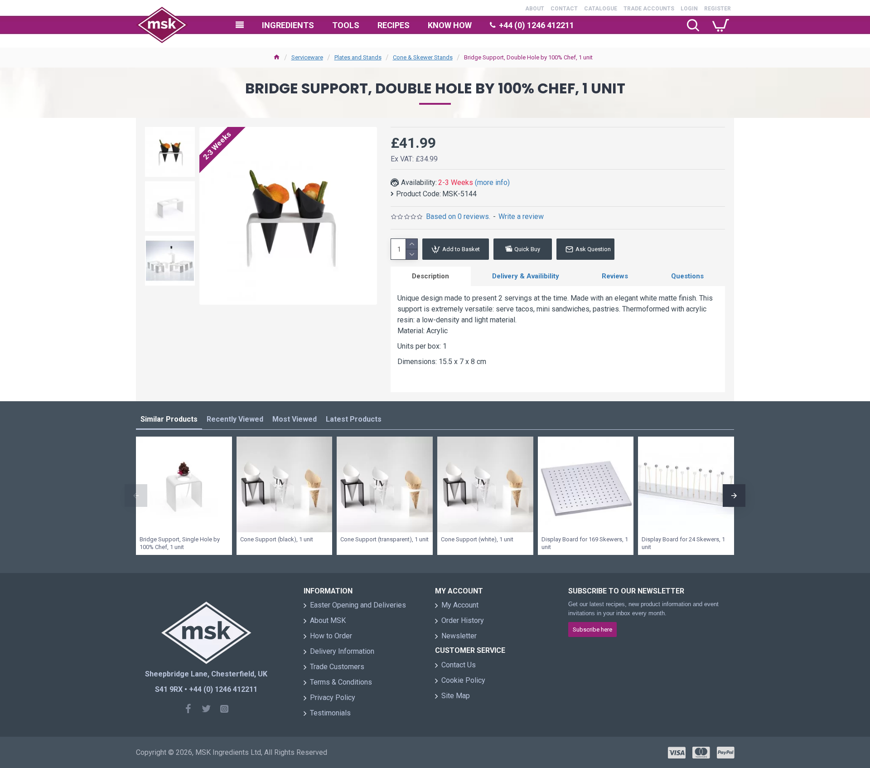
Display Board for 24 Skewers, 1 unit (683, 543)
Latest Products (354, 419)
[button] (136, 495)
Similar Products (169, 419)
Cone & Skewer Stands (423, 57)
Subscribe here (592, 629)
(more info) (492, 182)
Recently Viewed (235, 419)
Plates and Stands (358, 57)
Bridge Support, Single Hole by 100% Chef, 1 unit (180, 543)
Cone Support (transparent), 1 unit (384, 539)
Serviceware (307, 57)
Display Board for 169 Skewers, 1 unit (584, 543)
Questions (687, 276)
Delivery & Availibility (525, 276)
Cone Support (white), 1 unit (477, 539)
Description (430, 276)
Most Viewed (294, 419)
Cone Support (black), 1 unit (276, 539)
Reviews (615, 276)
